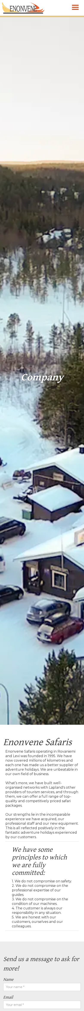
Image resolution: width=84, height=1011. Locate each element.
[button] (75, 7)
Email (8, 997)
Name (8, 980)
